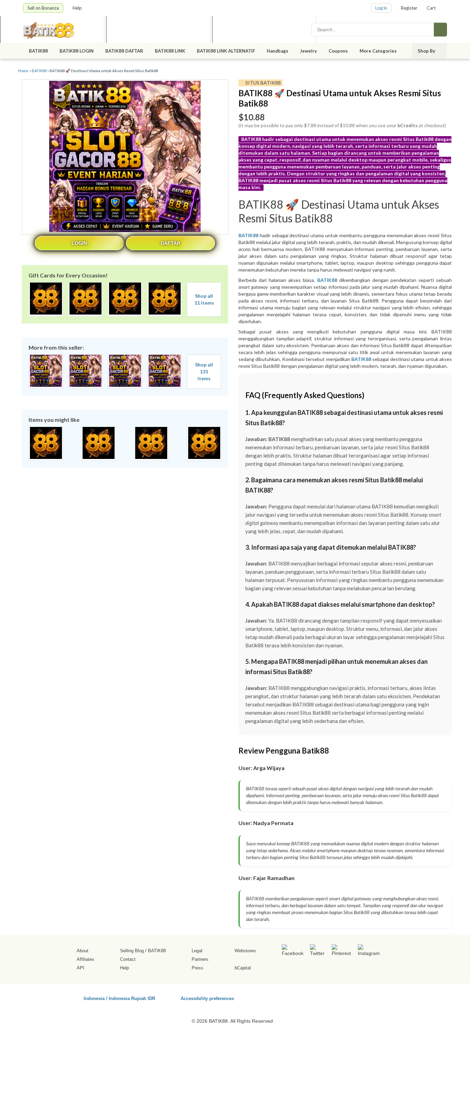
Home (23, 70)
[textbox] (373, 29)
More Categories (379, 51)
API (80, 967)
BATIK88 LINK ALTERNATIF (226, 51)
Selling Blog (132, 950)
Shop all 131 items (204, 371)
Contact (128, 959)
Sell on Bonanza (43, 8)
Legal (197, 950)
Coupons (338, 51)
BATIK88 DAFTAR (124, 51)
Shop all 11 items (204, 299)
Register (409, 8)
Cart (431, 8)
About (82, 950)
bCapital (243, 967)
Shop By (427, 51)
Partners (200, 959)
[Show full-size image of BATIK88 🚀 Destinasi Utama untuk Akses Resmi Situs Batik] (125, 157)
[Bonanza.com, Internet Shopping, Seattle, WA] (348, 997)
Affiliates (85, 959)
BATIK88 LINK (170, 51)
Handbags (277, 51)
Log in (381, 8)
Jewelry (308, 51)
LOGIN (79, 243)
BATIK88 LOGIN (77, 51)
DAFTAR (170, 243)
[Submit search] (440, 29)
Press (197, 967)
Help (78, 8)
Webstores (245, 950)
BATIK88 (38, 51)
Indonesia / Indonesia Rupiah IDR (119, 998)
